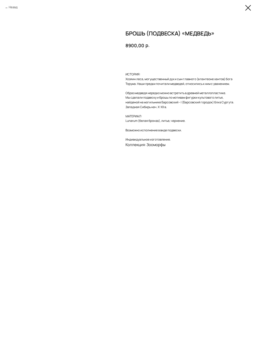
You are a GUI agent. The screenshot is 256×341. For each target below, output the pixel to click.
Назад (13, 7)
